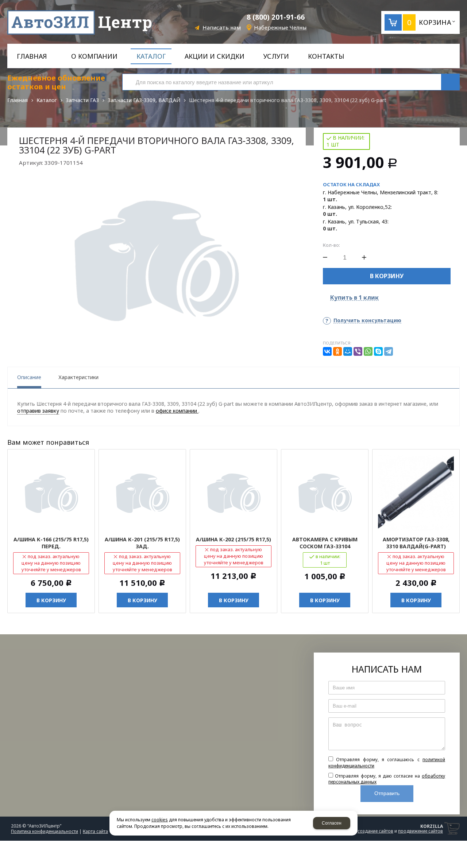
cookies (159, 820)
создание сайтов (375, 831)
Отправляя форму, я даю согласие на (386, 779)
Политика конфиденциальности (44, 831)
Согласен (331, 823)
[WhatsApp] (368, 351)
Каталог (46, 100)
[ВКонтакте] (327, 351)
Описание (29, 377)
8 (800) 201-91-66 (276, 17)
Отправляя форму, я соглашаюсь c (386, 762)
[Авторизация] (463, 3)
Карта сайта (95, 831)
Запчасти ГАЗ (82, 100)
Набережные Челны (280, 27)
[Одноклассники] (337, 351)
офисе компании (177, 410)
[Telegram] (388, 351)
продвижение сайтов (420, 831)
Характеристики (78, 377)
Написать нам (221, 27)
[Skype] (378, 351)
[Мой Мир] (347, 351)
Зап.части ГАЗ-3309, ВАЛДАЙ (144, 100)
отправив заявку (38, 410)
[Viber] (358, 351)
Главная (17, 100)
